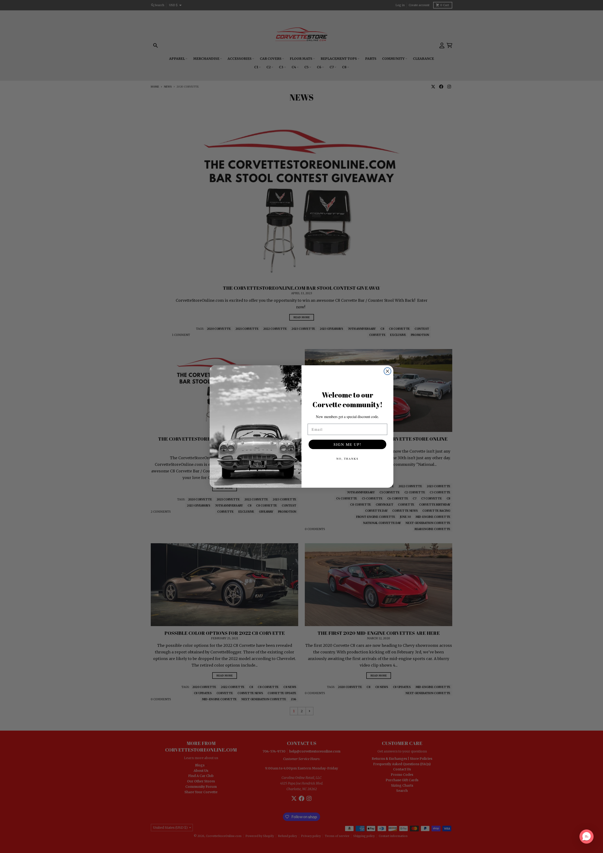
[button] (586, 836)
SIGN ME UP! (347, 444)
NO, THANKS (347, 458)
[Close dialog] (387, 371)
